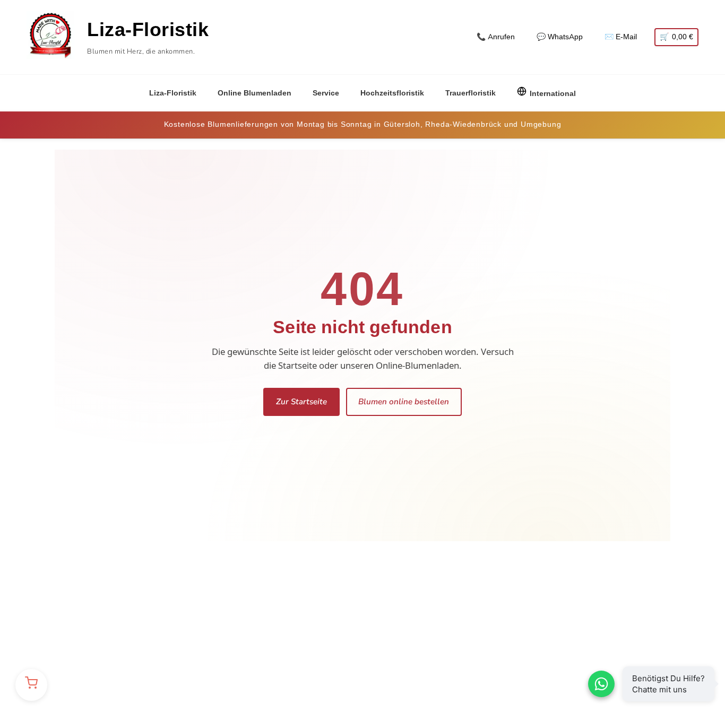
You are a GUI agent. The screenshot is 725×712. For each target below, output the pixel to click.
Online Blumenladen (254, 93)
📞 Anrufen (496, 37)
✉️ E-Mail (621, 37)
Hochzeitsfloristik (392, 93)
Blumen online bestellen (403, 401)
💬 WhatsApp (560, 37)
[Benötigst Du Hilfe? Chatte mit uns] (601, 684)
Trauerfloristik (470, 93)
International (553, 94)
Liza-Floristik (172, 93)
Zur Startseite (301, 401)
